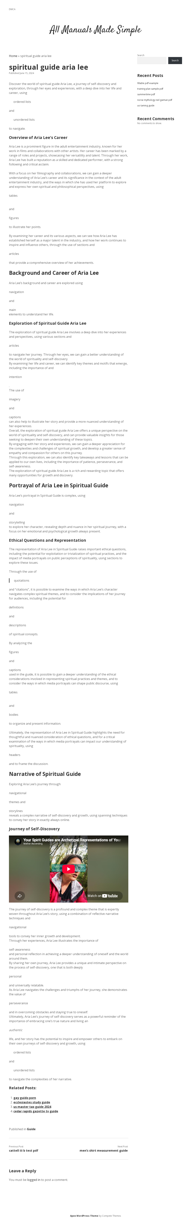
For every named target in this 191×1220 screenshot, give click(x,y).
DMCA (12, 9)
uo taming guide (145, 105)
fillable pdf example (147, 83)
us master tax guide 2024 (32, 1107)
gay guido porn (24, 1098)
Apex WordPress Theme (84, 1215)
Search (140, 55)
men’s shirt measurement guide (104, 1150)
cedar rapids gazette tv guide (35, 1111)
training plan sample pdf (150, 88)
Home (13, 56)
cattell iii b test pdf (23, 1150)
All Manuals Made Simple (95, 30)
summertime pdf (146, 94)
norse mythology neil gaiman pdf (154, 100)
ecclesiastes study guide (31, 1102)
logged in (33, 1180)
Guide (31, 1129)
